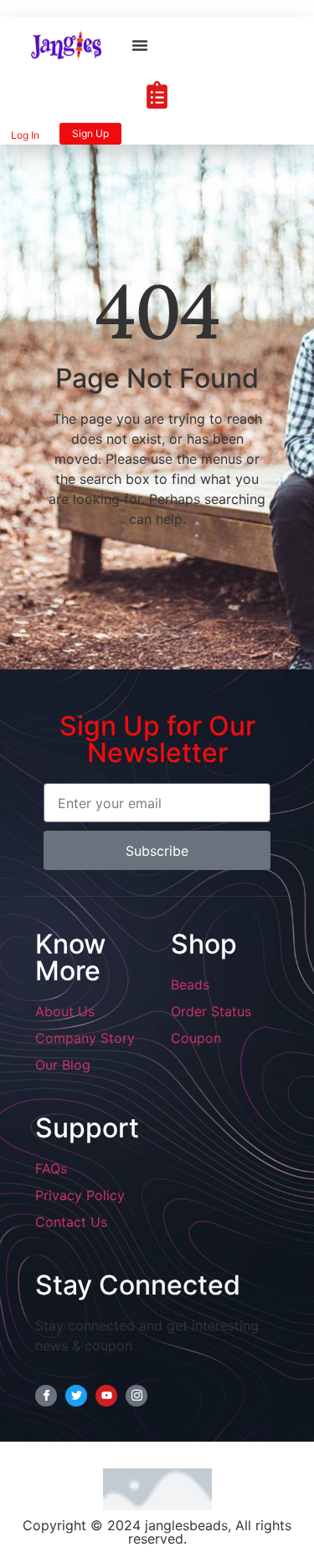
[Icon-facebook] (46, 1396)
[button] (139, 45)
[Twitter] (76, 1396)
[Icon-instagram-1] (136, 1396)
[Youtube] (106, 1396)
